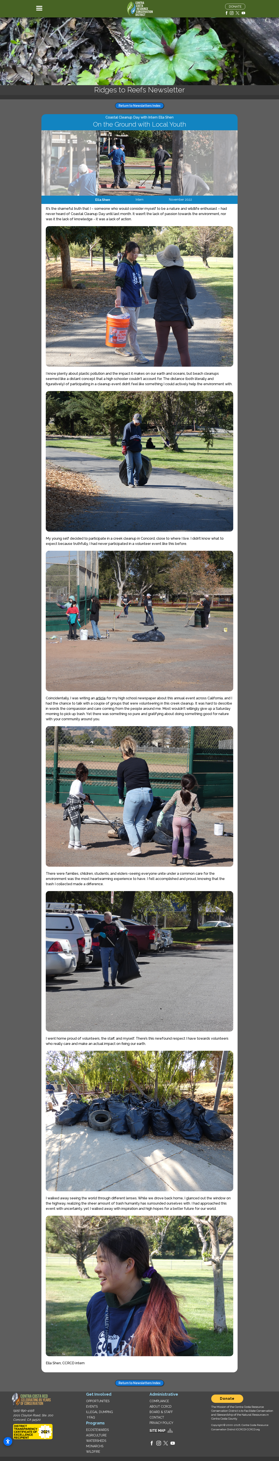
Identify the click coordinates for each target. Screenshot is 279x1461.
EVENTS (92, 1406)
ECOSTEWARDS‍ (97, 1430)
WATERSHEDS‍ (96, 1440)
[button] (39, 8)
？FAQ (90, 1417)
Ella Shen (102, 200)
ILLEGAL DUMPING (99, 1412)
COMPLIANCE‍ (159, 1401)
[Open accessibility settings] (7, 1441)
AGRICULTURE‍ (96, 1435)
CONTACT (157, 1417)
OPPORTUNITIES (97, 1401)
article (101, 698)
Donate (227, 1399)
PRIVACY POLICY (161, 1423)
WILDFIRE (93, 1451)
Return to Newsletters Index (139, 105)
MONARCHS (94, 1446)
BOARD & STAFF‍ (161, 1412)
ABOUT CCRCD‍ (161, 1406)
